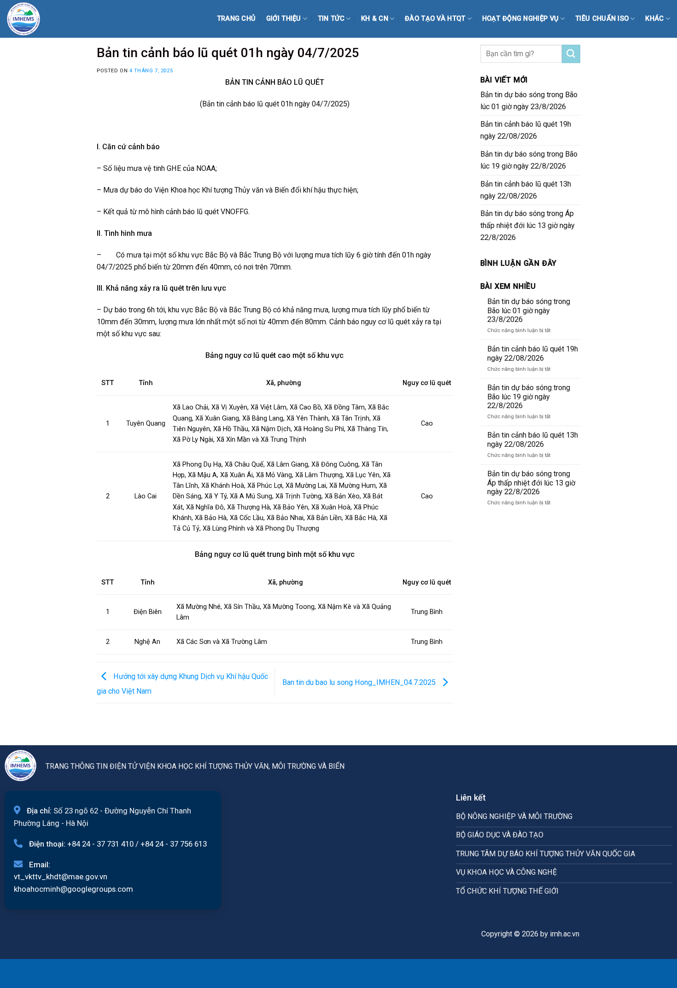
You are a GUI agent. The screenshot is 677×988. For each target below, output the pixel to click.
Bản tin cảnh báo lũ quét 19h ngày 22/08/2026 (525, 130)
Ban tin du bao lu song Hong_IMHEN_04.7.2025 (360, 682)
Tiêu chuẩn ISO (602, 19)
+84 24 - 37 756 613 (173, 843)
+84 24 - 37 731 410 (100, 843)
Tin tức (331, 19)
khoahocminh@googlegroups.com (73, 889)
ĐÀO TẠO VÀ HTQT (435, 19)
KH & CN (374, 19)
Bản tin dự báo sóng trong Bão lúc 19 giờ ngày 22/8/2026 (529, 160)
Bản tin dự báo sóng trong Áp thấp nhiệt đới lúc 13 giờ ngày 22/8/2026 (527, 225)
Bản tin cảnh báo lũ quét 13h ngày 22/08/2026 (525, 190)
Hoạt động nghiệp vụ (520, 19)
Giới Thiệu (283, 19)
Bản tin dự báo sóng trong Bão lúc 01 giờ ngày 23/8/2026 (529, 100)
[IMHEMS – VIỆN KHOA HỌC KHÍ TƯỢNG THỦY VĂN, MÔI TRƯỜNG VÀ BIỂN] (30, 19)
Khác (654, 19)
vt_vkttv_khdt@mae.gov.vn (60, 876)
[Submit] (571, 54)
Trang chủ (236, 19)
